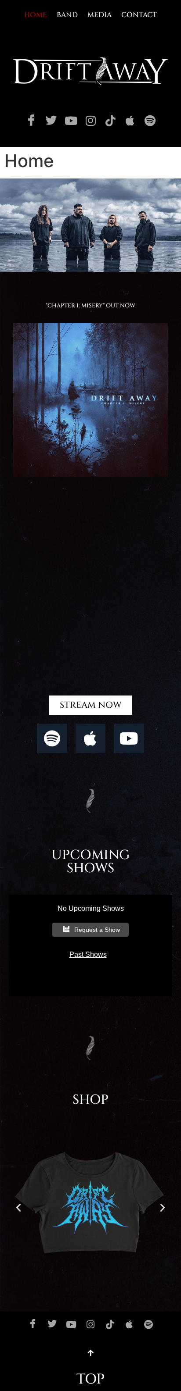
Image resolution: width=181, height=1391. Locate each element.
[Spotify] (149, 120)
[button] (18, 1207)
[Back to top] (90, 1353)
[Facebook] (31, 120)
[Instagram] (90, 120)
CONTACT (139, 15)
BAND (67, 15)
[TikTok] (110, 120)
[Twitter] (51, 120)
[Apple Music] (130, 120)
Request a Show (97, 929)
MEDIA (99, 15)
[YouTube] (70, 120)
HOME (35, 15)
